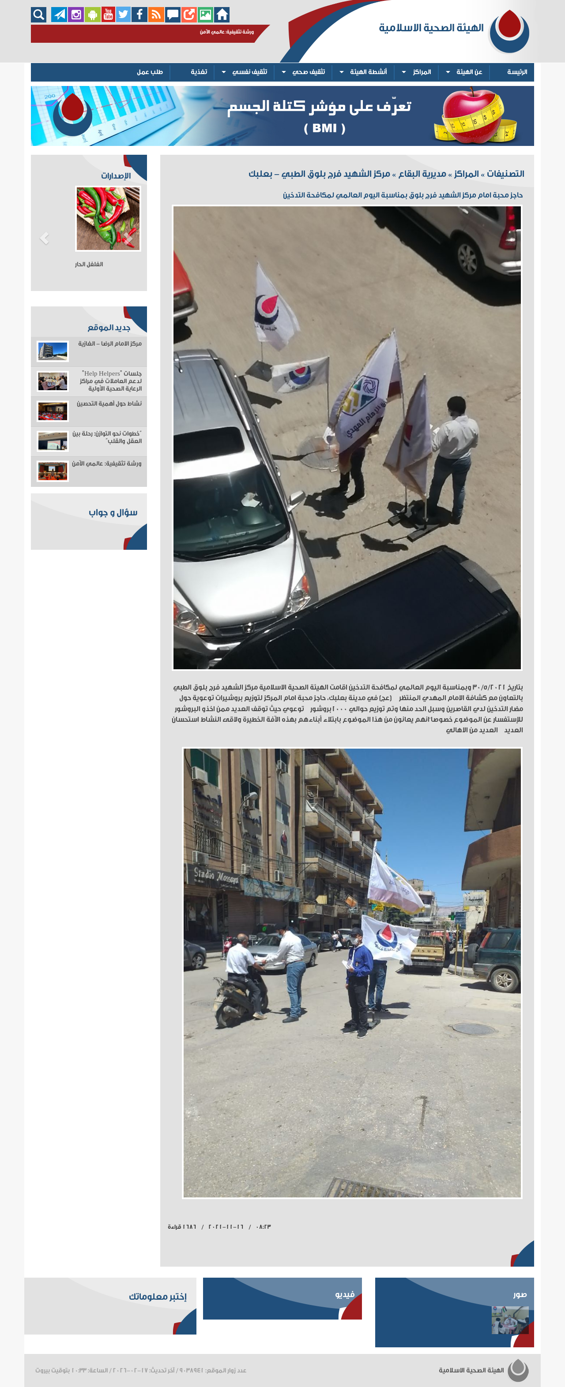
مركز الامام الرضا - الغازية (110, 343)
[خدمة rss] (156, 20)
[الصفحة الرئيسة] (222, 20)
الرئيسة (517, 72)
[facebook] (139, 20)
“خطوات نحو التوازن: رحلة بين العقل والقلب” (107, 437)
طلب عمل (150, 72)
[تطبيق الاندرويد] (92, 20)
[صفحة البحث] (41, 20)
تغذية (199, 72)
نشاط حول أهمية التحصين (109, 403)
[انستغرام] (76, 20)
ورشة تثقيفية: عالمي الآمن (107, 463)
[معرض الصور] (205, 20)
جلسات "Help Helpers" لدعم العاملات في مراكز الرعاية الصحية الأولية (111, 381)
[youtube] (108, 20)
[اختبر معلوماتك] (189, 20)
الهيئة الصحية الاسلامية (472, 1370)
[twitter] (123, 20)
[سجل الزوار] (173, 20)
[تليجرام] (59, 20)
